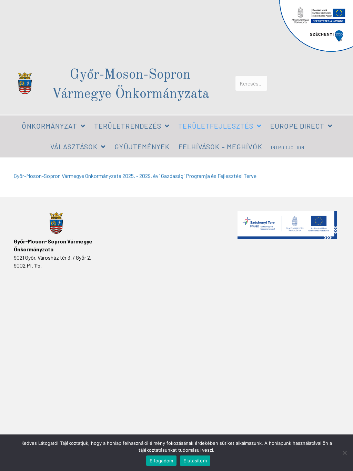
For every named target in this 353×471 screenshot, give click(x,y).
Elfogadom (161, 460)
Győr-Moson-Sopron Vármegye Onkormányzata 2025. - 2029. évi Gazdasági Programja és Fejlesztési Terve (135, 175)
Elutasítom (195, 460)
